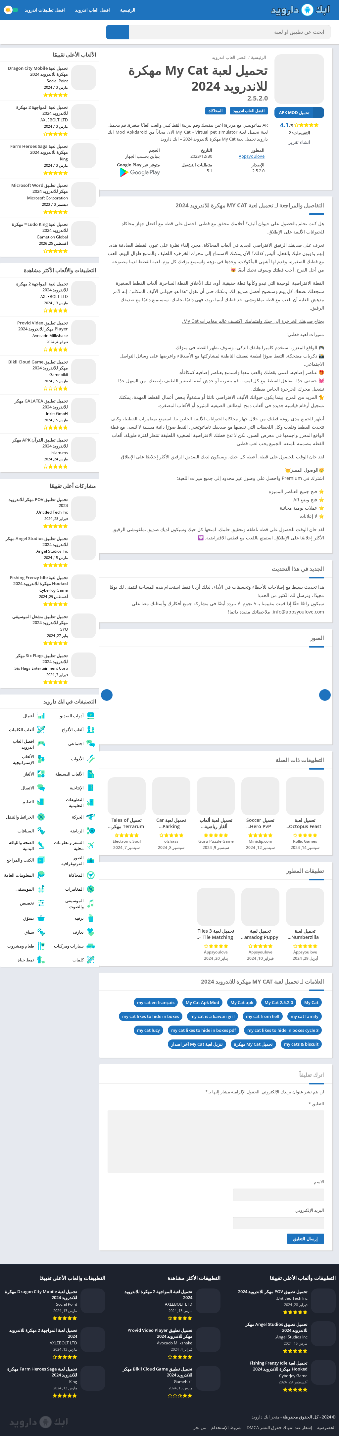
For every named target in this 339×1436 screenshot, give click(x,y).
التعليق (316, 1104)
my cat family (304, 1016)
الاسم (319, 1182)
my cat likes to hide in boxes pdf (203, 1030)
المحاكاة (215, 110)
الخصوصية (326, 1427)
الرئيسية (127, 10)
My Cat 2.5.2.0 (279, 1002)
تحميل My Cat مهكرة (253, 1044)
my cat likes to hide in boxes (150, 1016)
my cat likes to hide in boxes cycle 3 (282, 1030)
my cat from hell (262, 1016)
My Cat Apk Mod (202, 1002)
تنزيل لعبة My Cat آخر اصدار (197, 1044)
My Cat (311, 1002)
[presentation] (324, 695)
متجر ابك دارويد (265, 1417)
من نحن (199, 1427)
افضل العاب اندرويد (92, 10)
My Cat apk (241, 1002)
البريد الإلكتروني (309, 1210)
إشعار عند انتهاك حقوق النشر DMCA (279, 1427)
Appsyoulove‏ (252, 156)
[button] (117, 32)
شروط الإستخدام (226, 1427)
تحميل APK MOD (294, 112)
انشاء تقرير (299, 142)
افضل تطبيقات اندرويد (45, 10)
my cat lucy (148, 1030)
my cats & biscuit (301, 1044)
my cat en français (155, 1002)
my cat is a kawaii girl (212, 1016)
